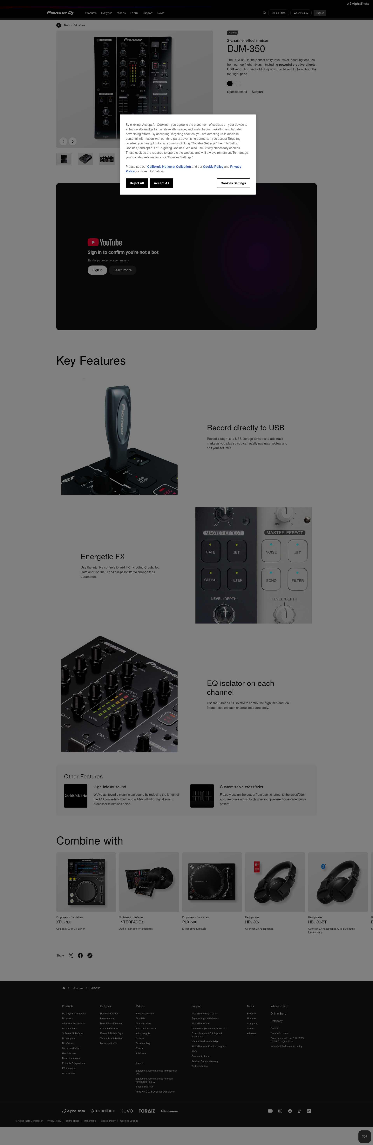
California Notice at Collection (169, 166)
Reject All (137, 183)
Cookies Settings (233, 183)
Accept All (161, 183)
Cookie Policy (213, 166)
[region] (188, 154)
